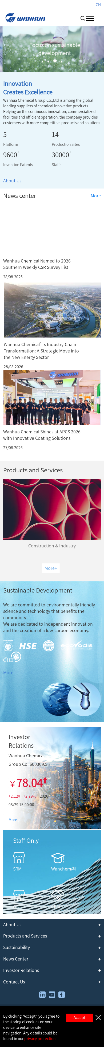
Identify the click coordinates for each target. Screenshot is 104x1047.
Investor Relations (21, 970)
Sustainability (16, 947)
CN (98, 5)
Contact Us (14, 982)
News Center (15, 959)
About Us (12, 181)
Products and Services (25, 936)
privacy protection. (40, 1039)
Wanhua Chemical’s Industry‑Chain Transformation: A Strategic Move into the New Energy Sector (41, 350)
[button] (42, 61)
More (96, 196)
